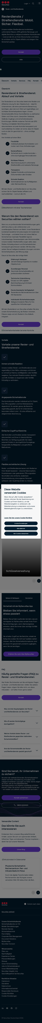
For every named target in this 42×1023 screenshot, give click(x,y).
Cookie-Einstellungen (20, 523)
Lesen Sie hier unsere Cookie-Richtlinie (18, 518)
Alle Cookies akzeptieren (21, 533)
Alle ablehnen (21, 528)
